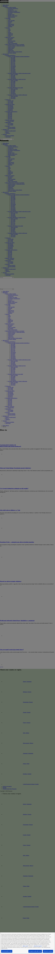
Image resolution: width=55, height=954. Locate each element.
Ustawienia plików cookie (7, 951)
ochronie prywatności (38, 945)
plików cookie (25, 945)
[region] (27, 943)
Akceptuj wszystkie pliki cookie (35, 951)
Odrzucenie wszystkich (48, 951)
